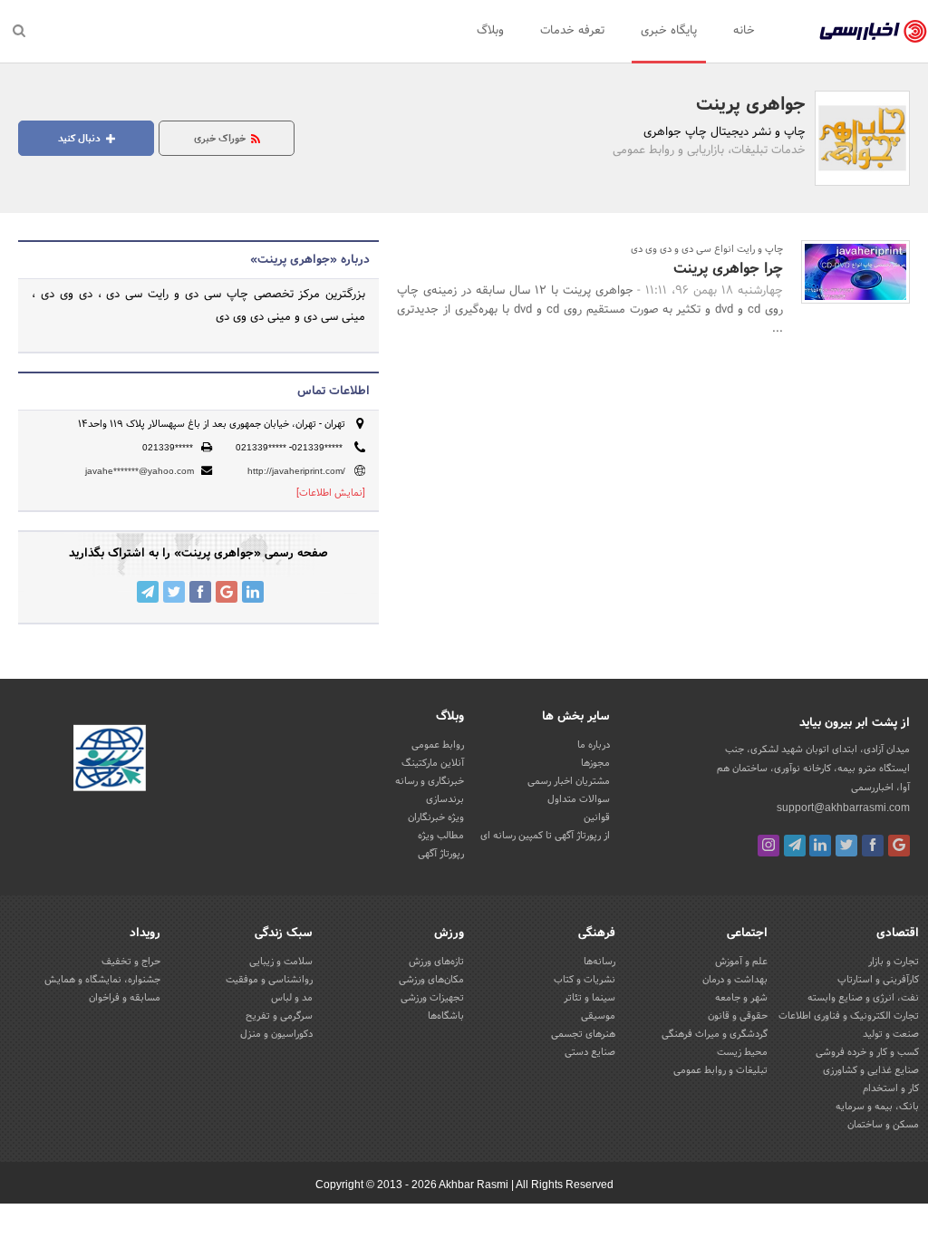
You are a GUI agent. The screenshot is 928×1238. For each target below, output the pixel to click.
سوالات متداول (578, 799)
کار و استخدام (891, 1088)
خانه (744, 31)
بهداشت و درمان (735, 980)
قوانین (597, 817)
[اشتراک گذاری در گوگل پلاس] (226, 592)
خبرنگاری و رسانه (429, 781)
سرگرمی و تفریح (279, 1016)
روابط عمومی (437, 745)
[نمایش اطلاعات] (330, 493)
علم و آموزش (741, 961)
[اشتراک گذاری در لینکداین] (253, 592)
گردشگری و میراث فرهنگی (715, 1034)
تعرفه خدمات (572, 31)
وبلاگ (490, 31)
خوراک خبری (221, 139)
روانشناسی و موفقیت (269, 980)
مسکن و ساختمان (883, 1125)
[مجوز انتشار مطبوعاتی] (109, 760)
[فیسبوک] (873, 845)
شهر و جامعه (741, 998)
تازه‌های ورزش (436, 961)
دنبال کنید (80, 139)
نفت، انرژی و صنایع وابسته (863, 998)
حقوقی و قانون (738, 1016)
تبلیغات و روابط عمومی (720, 1070)
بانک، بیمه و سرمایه (877, 1106)
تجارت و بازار (893, 961)
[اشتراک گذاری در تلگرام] (148, 592)
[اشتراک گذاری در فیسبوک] (200, 592)
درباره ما (593, 745)
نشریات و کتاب (584, 980)
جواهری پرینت (751, 105)
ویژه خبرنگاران (436, 817)
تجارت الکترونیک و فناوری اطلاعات (848, 1016)
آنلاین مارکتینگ (432, 763)
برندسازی (445, 799)
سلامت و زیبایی (281, 961)
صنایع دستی (590, 1052)
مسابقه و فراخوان (124, 998)
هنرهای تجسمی (583, 1034)
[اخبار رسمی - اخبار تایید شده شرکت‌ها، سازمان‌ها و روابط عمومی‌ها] (873, 31)
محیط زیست (742, 1052)
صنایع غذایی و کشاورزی (871, 1070)
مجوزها (595, 763)
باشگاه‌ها (446, 1016)
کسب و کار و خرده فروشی (867, 1052)
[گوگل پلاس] (899, 845)
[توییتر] (846, 845)
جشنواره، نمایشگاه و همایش (102, 980)
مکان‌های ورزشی (431, 980)
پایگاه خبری (669, 31)
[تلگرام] (795, 845)
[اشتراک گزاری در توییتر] (174, 592)
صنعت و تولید (891, 1034)
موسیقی (598, 1016)
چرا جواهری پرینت (728, 268)
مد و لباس (292, 998)
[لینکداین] (820, 845)
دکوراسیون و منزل (276, 1034)
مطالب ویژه (441, 835)
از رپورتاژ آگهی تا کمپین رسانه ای (545, 835)
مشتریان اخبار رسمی (568, 781)
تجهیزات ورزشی (432, 998)
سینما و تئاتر (589, 998)
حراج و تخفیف (131, 961)
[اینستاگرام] (768, 845)
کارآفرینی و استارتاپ (878, 980)
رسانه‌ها (599, 961)
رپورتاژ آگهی (441, 854)
